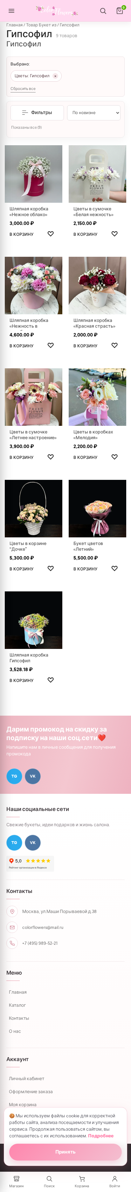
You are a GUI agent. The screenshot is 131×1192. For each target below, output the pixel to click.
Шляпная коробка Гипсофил (29, 658)
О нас (15, 1031)
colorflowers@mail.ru (42, 927)
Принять (65, 1152)
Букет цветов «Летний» (88, 546)
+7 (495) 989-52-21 (40, 943)
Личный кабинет (26, 1078)
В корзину (21, 234)
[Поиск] (103, 11)
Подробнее (101, 1136)
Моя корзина (23, 1104)
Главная (14, 25)
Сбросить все (23, 88)
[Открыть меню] (11, 11)
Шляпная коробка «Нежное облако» (29, 211)
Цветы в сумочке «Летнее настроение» (33, 434)
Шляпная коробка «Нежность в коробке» (29, 326)
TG (14, 776)
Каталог (17, 1005)
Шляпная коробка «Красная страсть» (94, 323)
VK (33, 776)
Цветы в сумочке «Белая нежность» (93, 211)
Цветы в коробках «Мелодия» (93, 434)
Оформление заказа (31, 1091)
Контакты (19, 1018)
